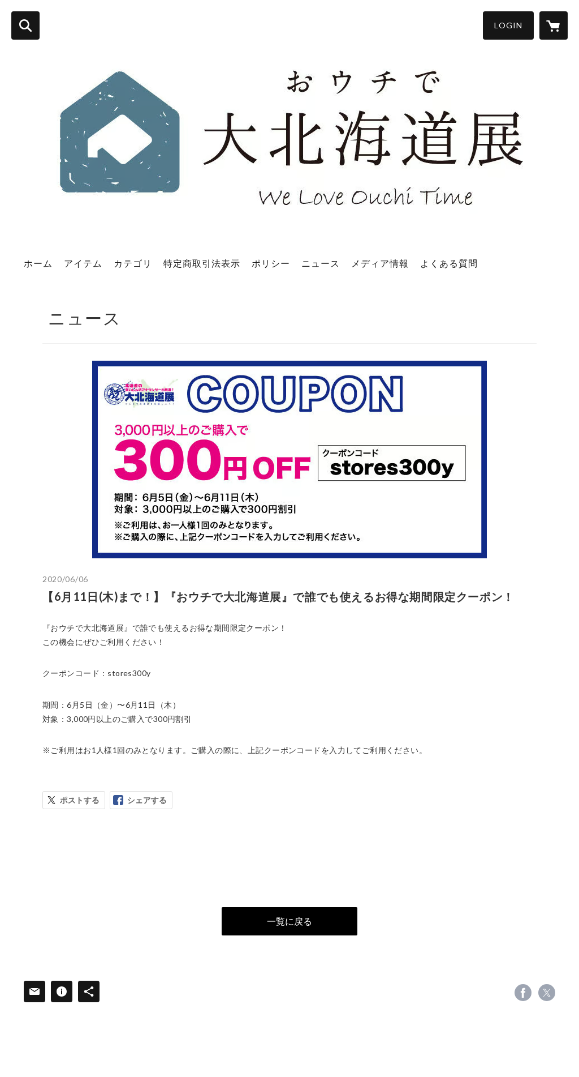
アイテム (83, 263)
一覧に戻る (289, 921)
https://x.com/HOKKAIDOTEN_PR (546, 992)
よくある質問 (449, 263)
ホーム (38, 263)
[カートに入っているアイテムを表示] (553, 25)
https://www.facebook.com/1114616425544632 (523, 992)
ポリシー (271, 263)
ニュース (320, 263)
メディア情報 (380, 263)
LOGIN (508, 25)
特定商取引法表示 (201, 263)
